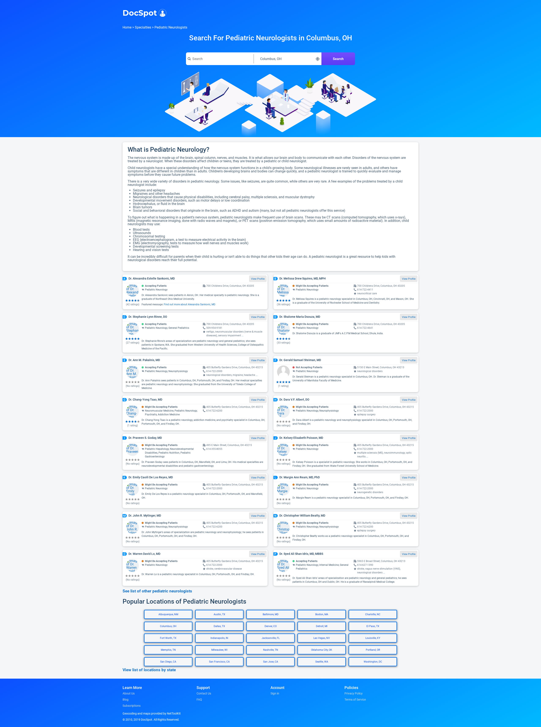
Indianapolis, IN (219, 638)
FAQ (199, 699)
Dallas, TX (219, 626)
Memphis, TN (168, 649)
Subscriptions (132, 705)
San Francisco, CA (219, 661)
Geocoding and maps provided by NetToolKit (152, 713)
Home (127, 27)
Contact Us (204, 693)
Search (338, 59)
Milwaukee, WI (219, 649)
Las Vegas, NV (321, 638)
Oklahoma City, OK (321, 649)
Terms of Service (355, 699)
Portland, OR (373, 649)
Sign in (274, 693)
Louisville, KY (372, 638)
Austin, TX (219, 614)
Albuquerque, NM (168, 614)
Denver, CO (271, 626)
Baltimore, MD (271, 614)
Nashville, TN (270, 649)
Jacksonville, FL (271, 638)
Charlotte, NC (372, 614)
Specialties (143, 27)
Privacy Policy (353, 693)
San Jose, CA (270, 661)
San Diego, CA (168, 661)
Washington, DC (373, 661)
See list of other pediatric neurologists (157, 591)
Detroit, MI (321, 626)
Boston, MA (321, 614)
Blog (125, 699)
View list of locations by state (149, 670)
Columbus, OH (168, 626)
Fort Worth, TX (168, 638)
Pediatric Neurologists (170, 27)
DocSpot (140, 12)
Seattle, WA (321, 661)
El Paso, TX (372, 626)
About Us (129, 693)
